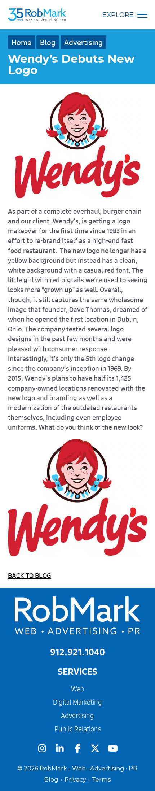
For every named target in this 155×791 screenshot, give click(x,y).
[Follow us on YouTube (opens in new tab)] (113, 748)
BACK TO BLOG (29, 575)
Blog (48, 42)
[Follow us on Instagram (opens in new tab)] (42, 748)
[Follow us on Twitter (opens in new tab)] (95, 748)
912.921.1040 (77, 651)
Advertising (83, 42)
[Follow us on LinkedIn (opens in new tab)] (59, 748)
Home (21, 42)
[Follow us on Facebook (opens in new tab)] (77, 748)
